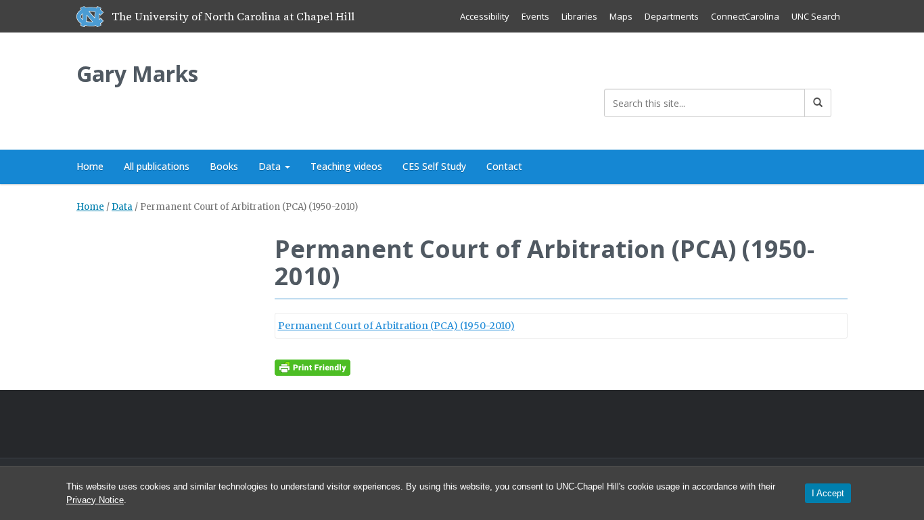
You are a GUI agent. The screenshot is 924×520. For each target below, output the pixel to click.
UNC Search (815, 16)
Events (535, 16)
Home (89, 166)
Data (270, 166)
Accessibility (484, 16)
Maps (620, 16)
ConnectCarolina (745, 16)
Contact (504, 166)
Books (224, 166)
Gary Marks (137, 73)
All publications (156, 166)
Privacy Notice (95, 500)
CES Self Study (434, 166)
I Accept (828, 493)
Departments (672, 16)
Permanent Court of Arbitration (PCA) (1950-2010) (396, 326)
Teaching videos (346, 166)
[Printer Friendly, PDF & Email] (312, 367)
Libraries (579, 16)
